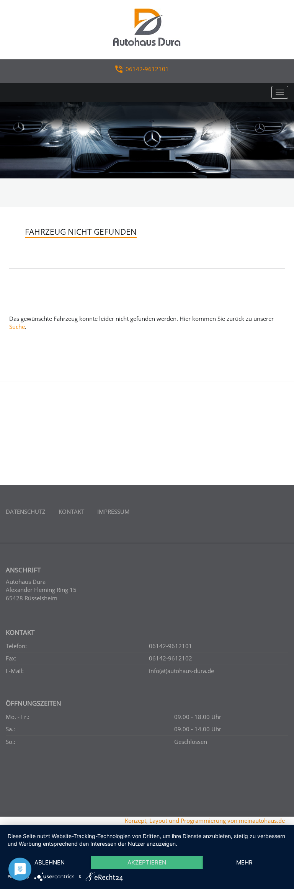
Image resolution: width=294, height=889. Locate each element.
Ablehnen (49, 862)
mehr (244, 862)
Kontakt (71, 511)
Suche (17, 326)
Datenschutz (26, 511)
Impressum (113, 511)
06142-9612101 (147, 69)
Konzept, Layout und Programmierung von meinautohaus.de (205, 820)
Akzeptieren (146, 862)
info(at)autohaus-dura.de (181, 671)
